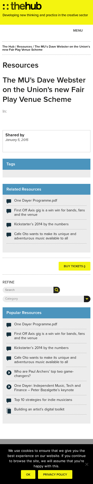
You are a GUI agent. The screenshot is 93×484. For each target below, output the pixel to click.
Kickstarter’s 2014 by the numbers (41, 224)
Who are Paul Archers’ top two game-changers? (44, 373)
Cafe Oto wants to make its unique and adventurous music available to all (45, 236)
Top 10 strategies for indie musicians (43, 400)
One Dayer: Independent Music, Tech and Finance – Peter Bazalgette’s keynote (47, 387)
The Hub (8, 46)
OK (28, 474)
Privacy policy (55, 474)
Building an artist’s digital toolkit (39, 409)
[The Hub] (22, 7)
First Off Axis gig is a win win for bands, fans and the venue (49, 212)
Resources (24, 46)
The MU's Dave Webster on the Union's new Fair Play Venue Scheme (46, 48)
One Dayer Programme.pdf (35, 200)
